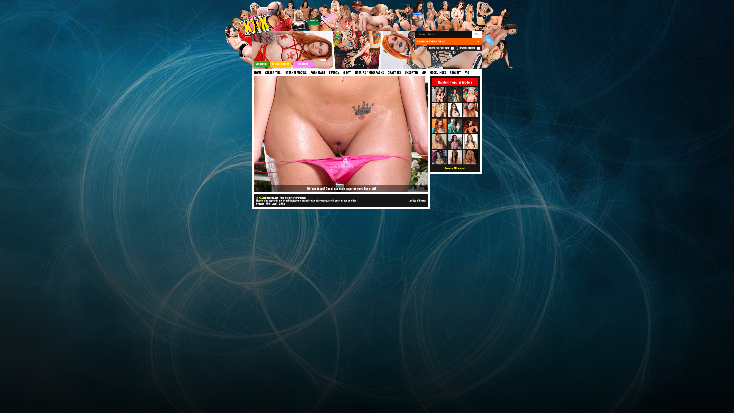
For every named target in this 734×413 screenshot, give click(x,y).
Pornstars (317, 72)
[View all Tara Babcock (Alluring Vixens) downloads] (470, 94)
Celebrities (273, 72)
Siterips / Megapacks (369, 72)
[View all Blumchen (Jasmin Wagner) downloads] (455, 94)
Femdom (334, 72)
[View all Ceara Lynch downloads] (455, 126)
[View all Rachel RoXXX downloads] (439, 141)
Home (257, 72)
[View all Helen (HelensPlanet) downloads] (470, 110)
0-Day (347, 72)
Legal (274, 203)
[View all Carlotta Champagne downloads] (470, 157)
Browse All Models (455, 168)
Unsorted (411, 72)
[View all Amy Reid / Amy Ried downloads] (439, 126)
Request (455, 72)
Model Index (438, 72)
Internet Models (295, 72)
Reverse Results (468, 48)
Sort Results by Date (439, 48)
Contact (260, 203)
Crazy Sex (394, 72)
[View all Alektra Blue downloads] (439, 157)
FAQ (466, 72)
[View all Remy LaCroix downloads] (470, 141)
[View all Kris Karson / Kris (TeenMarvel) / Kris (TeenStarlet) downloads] (455, 157)
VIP (424, 72)
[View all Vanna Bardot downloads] (439, 94)
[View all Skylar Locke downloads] (455, 141)
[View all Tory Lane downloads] (470, 126)
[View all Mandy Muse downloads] (455, 110)
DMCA (282, 203)
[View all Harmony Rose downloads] (439, 110)
